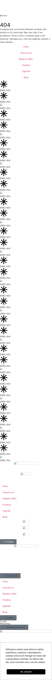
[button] (10, 575)
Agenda (26, 71)
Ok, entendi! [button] (26, 672)
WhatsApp (5, 623)
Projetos (26, 65)
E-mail (3, 621)
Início (26, 46)
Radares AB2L (26, 59)
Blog (26, 77)
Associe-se (26, 52)
